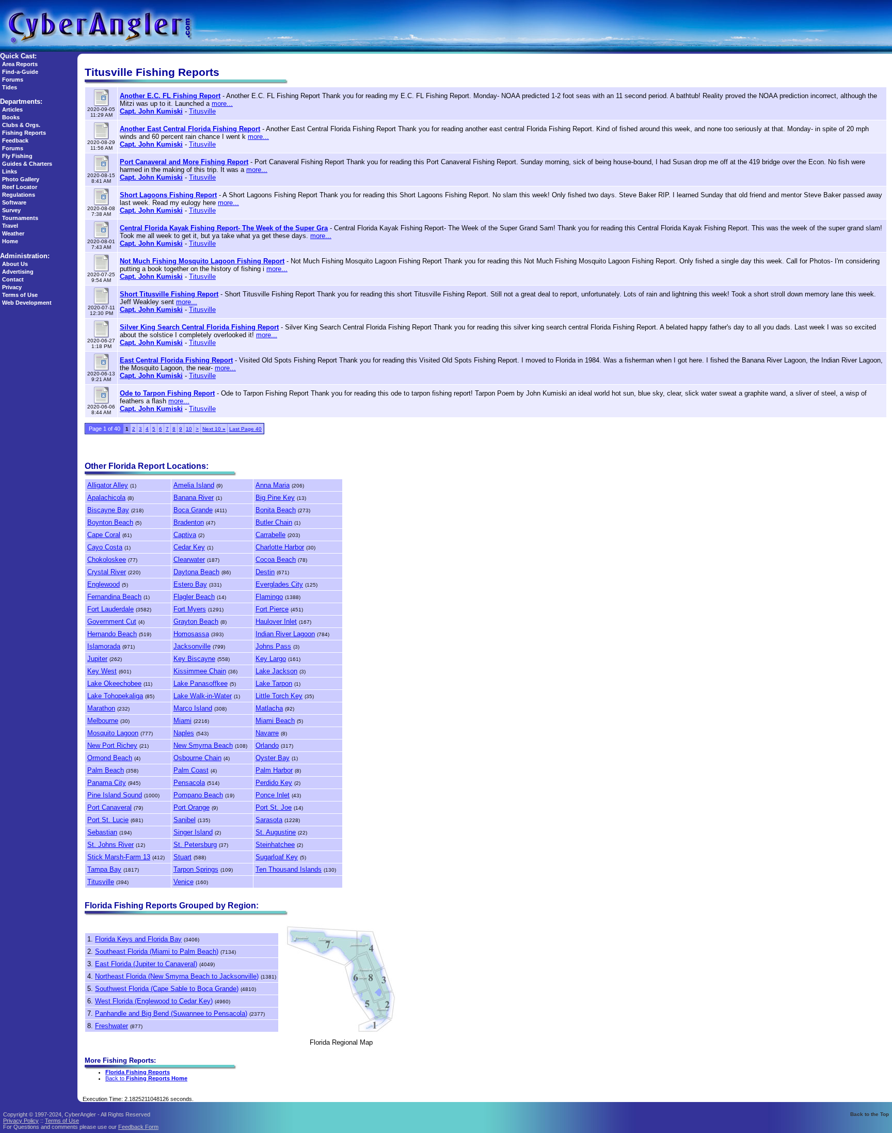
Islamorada (103, 646)
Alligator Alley (107, 485)
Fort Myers (189, 609)
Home (10, 241)
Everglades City (279, 584)
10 (189, 429)
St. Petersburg (195, 844)
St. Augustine (276, 832)
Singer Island (193, 832)
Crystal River (106, 572)
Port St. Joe (274, 807)
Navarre (267, 733)
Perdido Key (274, 782)
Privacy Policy (21, 1121)
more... (222, 103)
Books (11, 117)
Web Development (27, 303)
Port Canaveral (109, 807)
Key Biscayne (194, 659)
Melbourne (102, 721)
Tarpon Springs (195, 869)
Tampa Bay (104, 869)
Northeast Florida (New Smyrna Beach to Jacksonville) (177, 976)
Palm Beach (105, 770)
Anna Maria (273, 485)
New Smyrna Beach (203, 745)
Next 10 (214, 429)
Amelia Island (193, 485)
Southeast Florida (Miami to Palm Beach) (156, 951)
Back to (146, 1078)
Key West (102, 671)
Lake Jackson (276, 671)
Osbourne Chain (197, 758)
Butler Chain (274, 522)
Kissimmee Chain (199, 671)
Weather (13, 233)
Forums (12, 79)
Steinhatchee (275, 844)
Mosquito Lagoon (112, 733)
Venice (183, 882)
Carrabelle (270, 535)
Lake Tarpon (274, 683)
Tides (9, 87)
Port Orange (191, 807)
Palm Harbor (274, 770)
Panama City (106, 782)
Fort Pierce (272, 609)
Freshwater (111, 1026)
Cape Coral (103, 535)
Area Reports (20, 64)
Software (14, 202)
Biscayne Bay (108, 510)
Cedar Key (189, 547)
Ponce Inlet (273, 795)
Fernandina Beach (114, 597)
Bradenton (188, 522)
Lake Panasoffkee (200, 683)
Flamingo (269, 597)
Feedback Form (138, 1127)
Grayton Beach (195, 621)
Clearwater (189, 559)
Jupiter (97, 659)
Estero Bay (190, 584)
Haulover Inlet (276, 621)
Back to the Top (869, 1114)
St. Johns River (110, 844)
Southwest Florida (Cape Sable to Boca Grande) (166, 989)
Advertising (18, 272)
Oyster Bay (273, 758)
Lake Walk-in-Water (202, 696)
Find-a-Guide (20, 72)
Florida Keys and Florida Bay (138, 939)
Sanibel (184, 820)
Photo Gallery (20, 179)
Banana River (193, 497)
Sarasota (269, 820)
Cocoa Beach (276, 559)
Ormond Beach (109, 758)
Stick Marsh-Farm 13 (118, 857)
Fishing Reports (24, 133)
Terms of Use (20, 295)
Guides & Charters (27, 164)
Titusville (202, 111)
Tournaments (20, 218)
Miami (182, 721)
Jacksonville (192, 646)
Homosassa (191, 634)
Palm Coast (191, 770)
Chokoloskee (106, 559)
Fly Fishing (17, 156)
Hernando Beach (112, 634)
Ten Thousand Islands (289, 869)
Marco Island (192, 708)
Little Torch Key (279, 696)
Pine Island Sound (114, 795)
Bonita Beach (276, 510)
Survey (11, 210)
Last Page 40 (245, 429)
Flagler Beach (194, 597)
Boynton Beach (110, 522)
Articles (12, 109)
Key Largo (271, 659)
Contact (13, 279)
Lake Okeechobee (114, 683)
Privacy (12, 287)
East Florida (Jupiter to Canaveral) (146, 964)
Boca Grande (193, 510)
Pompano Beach (198, 795)
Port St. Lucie (108, 820)
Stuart (182, 857)
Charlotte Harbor (280, 547)
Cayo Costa (104, 547)
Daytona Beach (196, 572)
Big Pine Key (275, 497)
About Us (15, 264)
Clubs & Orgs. (21, 125)
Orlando (267, 745)
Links (9, 171)
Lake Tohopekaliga (115, 696)
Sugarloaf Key (277, 857)
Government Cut (111, 621)
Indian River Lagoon (285, 634)
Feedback (15, 140)
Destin (265, 572)
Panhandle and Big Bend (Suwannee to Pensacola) (171, 1013)
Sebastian (102, 832)
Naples (183, 733)
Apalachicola (106, 497)
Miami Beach (275, 721)
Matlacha (269, 708)
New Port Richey (112, 745)
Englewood (103, 584)
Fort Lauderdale (110, 609)
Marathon (101, 708)
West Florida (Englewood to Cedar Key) (154, 1001)
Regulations (18, 195)
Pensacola (189, 782)
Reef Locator (19, 187)
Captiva (184, 535)
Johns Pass (273, 646)
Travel (10, 226)
